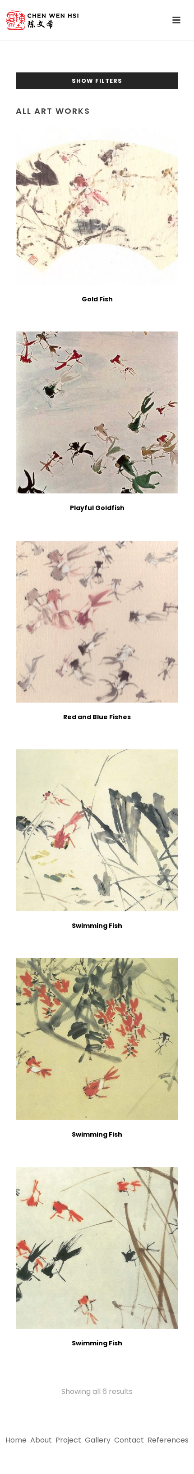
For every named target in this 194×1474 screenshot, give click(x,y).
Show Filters (97, 80)
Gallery (98, 1440)
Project (68, 1440)
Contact (129, 1440)
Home (16, 1440)
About (41, 1440)
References (168, 1440)
